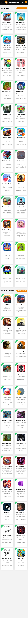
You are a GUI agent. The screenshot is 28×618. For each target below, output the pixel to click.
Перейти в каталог (22, 8)
